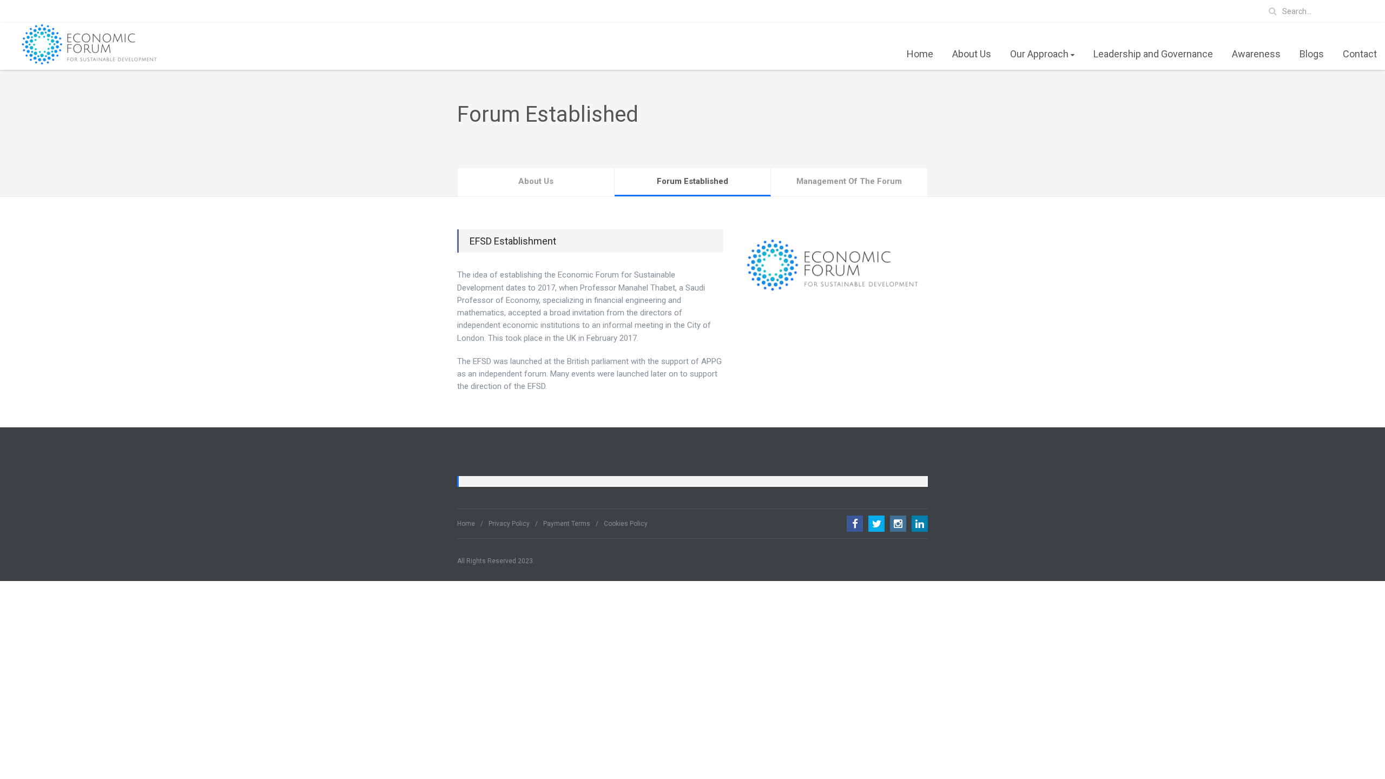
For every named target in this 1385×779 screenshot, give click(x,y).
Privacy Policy (509, 523)
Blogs (1312, 54)
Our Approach (1039, 54)
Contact (1360, 54)
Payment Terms (566, 523)
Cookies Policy (626, 523)
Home (920, 54)
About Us (971, 54)
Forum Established (692, 181)
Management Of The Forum (849, 181)
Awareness (1256, 54)
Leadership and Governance (1153, 54)
